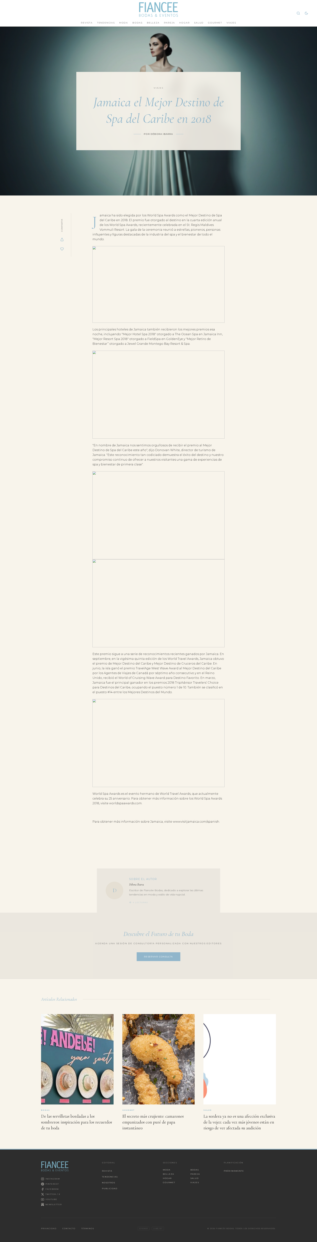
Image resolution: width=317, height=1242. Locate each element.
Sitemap (143, 1229)
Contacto (68, 1228)
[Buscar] (298, 13)
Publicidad (109, 1188)
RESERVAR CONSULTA (158, 956)
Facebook (52, 1189)
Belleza (153, 22)
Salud (198, 22)
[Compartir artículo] (62, 239)
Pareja (169, 22)
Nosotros (108, 1182)
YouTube (51, 1199)
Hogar (184, 22)
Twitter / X (52, 1194)
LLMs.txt (157, 1229)
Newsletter (53, 1204)
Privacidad (49, 1228)
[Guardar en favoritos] (62, 249)
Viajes (231, 22)
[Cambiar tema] (306, 13)
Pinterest (52, 1184)
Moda (123, 22)
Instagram (52, 1179)
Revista (87, 22)
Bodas (137, 22)
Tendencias (106, 22)
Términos (87, 1228)
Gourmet (215, 22)
